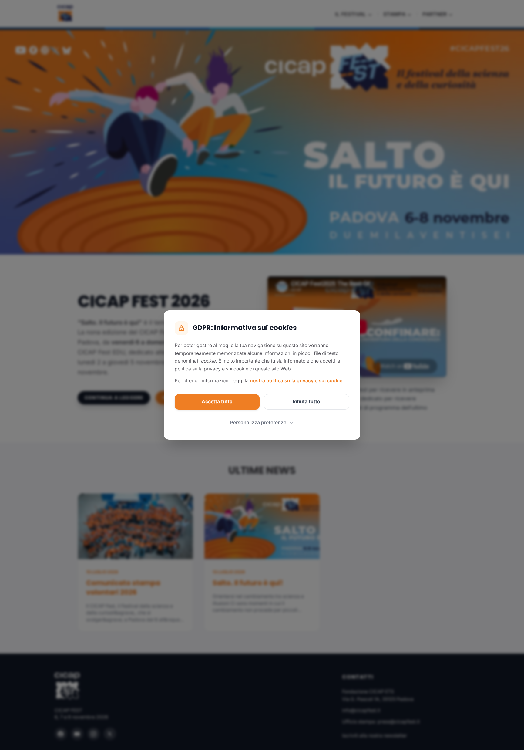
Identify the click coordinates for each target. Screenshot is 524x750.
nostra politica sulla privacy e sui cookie (296, 380)
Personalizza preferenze (258, 422)
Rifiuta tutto (306, 401)
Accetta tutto (217, 401)
